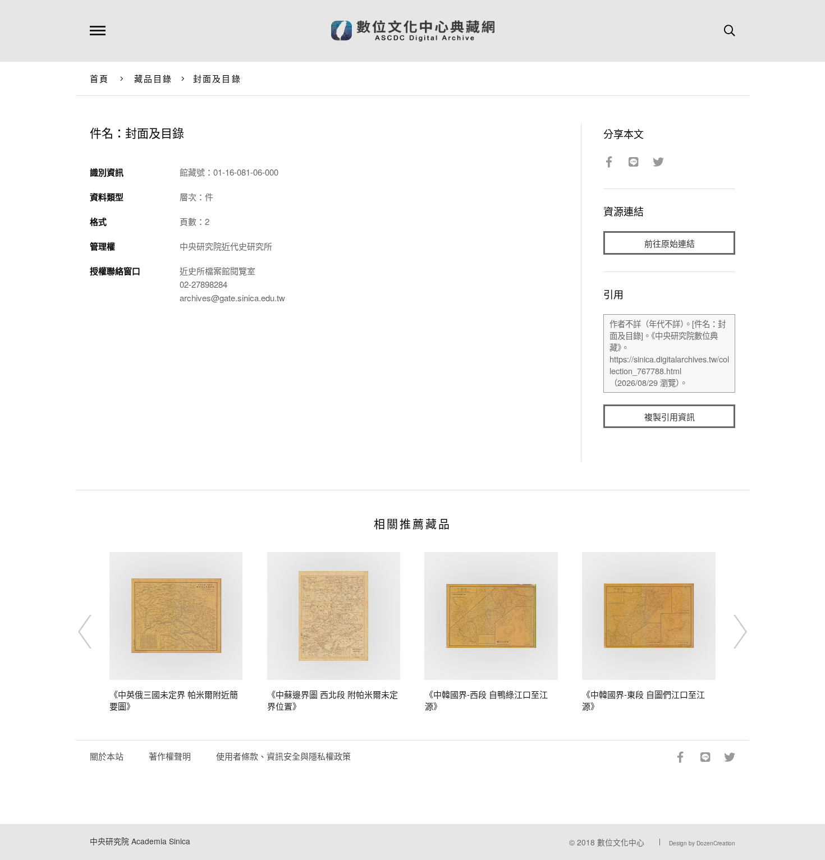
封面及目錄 (217, 78)
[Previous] (95, 632)
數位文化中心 (620, 842)
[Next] (730, 632)
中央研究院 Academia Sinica (140, 841)
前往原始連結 (669, 243)
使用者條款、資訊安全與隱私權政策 (283, 756)
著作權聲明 (170, 756)
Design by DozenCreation (702, 843)
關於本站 (106, 756)
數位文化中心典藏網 (412, 31)
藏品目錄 (153, 78)
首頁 (99, 78)
